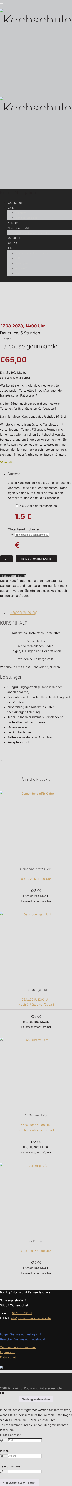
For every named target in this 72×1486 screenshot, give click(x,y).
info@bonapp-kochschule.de (31, 1318)
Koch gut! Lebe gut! (26, 217)
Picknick (12, 222)
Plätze (4, 1451)
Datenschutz (9, 1357)
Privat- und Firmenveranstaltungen (35, 232)
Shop (10, 247)
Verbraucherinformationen (18, 1347)
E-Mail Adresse (10, 1435)
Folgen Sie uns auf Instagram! (20, 1334)
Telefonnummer (11, 1466)
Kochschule (15, 202)
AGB (17, 258)
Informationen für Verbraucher (32, 253)
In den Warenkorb (36, 559)
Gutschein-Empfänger (23, 529)
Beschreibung (24, 612)
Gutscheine (15, 237)
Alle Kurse (20, 212)
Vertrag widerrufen (36, 1399)
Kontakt (12, 242)
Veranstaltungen (19, 227)
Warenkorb (21, 268)
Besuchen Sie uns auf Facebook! (22, 1339)
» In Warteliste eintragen (19, 1482)
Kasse (18, 273)
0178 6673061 (22, 1313)
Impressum (7, 1352)
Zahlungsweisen (24, 263)
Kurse (11, 207)
